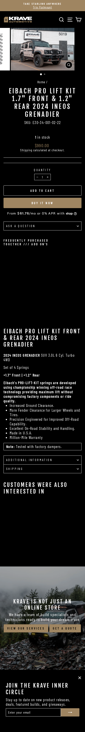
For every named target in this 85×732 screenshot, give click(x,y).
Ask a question (20, 226)
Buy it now (43, 203)
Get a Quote (65, 628)
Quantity (42, 170)
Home (41, 82)
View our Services (26, 628)
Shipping (26, 150)
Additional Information (29, 460)
